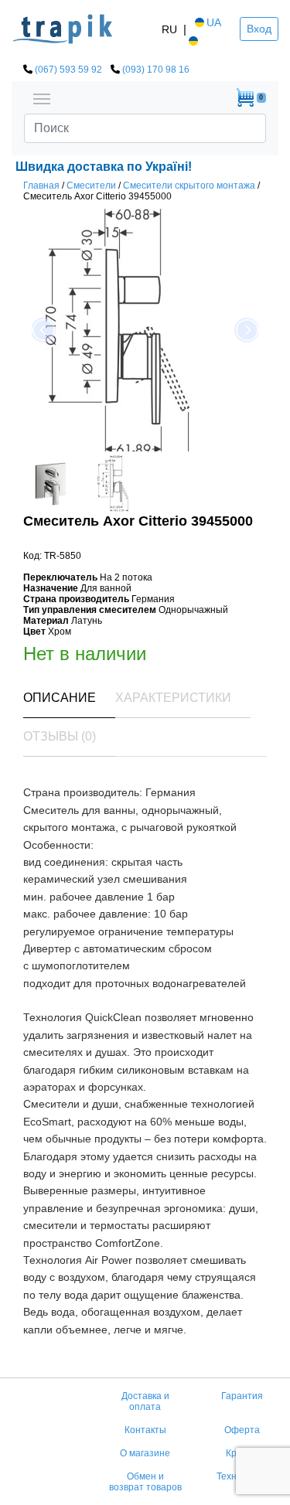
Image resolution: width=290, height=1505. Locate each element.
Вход (259, 28)
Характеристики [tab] (173, 697)
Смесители (91, 185)
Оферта (242, 1430)
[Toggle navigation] (42, 97)
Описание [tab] (59, 697)
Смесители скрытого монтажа (189, 185)
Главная (41, 185)
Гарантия (242, 1396)
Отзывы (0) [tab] (59, 736)
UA (213, 22)
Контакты (145, 1430)
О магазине (145, 1453)
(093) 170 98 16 (155, 69)
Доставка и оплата (145, 1401)
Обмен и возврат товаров (145, 1482)
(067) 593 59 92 (68, 69)
